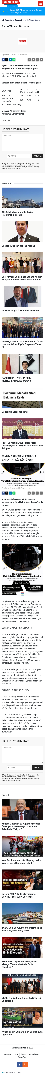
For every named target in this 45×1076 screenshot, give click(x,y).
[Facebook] (3, 59)
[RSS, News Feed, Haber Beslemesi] (25, 1064)
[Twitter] (6, 59)
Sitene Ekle (22, 1057)
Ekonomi (18, 20)
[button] (33, 59)
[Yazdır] (29, 59)
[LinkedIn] (10, 59)
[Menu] (41, 4)
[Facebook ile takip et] (19, 1064)
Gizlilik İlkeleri (34, 1054)
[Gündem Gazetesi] (11, 3)
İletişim (23, 1054)
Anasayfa (8, 20)
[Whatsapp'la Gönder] (13, 59)
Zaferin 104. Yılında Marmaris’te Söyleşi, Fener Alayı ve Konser (26, 11)
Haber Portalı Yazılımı (13, 1072)
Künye (16, 1054)
